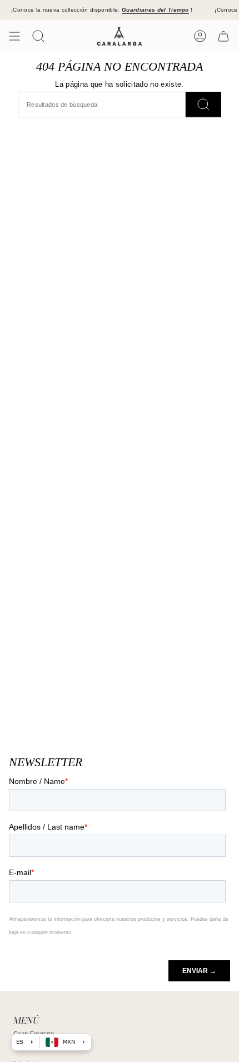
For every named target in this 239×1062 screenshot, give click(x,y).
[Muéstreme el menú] (14, 36)
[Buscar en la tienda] (203, 104)
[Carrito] (223, 36)
